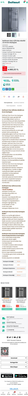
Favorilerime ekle (8, 77)
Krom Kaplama (21, 268)
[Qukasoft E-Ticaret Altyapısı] (14, 389)
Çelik (18, 265)
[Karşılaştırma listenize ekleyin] (18, 97)
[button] (4, 19)
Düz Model (19, 272)
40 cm (18, 261)
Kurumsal (14, 358)
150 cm (19, 275)
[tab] (8, 102)
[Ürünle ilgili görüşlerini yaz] (14, 97)
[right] (26, 298)
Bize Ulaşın (14, 367)
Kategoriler (14, 362)
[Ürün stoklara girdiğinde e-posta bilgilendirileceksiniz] (23, 97)
